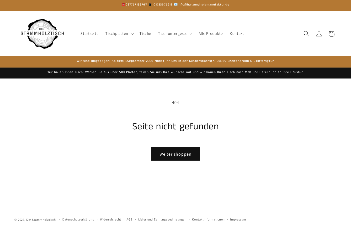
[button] (119, 34)
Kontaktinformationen (208, 219)
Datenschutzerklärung (78, 219)
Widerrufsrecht (110, 219)
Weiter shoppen (176, 154)
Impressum (238, 219)
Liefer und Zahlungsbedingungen (162, 219)
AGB (130, 219)
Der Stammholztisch (41, 220)
